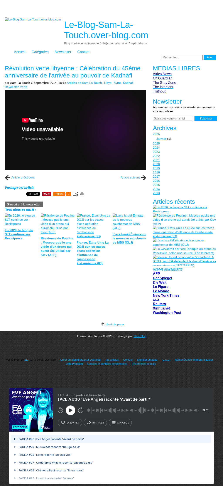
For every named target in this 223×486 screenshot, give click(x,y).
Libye (108, 82)
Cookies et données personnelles (107, 363)
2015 (156, 185)
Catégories (40, 52)
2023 (156, 151)
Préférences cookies (144, 363)
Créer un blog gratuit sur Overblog (80, 359)
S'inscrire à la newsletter (24, 204)
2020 (156, 164)
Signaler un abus (147, 359)
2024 (156, 147)
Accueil (19, 52)
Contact (83, 52)
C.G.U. (166, 359)
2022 (156, 156)
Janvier (161, 138)
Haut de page (114, 324)
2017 (156, 176)
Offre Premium (74, 363)
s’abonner (72, 422)
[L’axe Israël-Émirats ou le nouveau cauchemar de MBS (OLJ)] (184, 242)
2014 (156, 189)
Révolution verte (16, 87)
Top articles (112, 359)
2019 (156, 168)
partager (98, 422)
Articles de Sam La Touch (84, 82)
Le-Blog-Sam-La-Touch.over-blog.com (106, 30)
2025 (156, 143)
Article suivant (130, 177)
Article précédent (23, 177)
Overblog (140, 336)
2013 (156, 193)
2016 (156, 180)
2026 (156, 134)
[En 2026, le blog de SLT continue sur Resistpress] (184, 209)
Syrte (117, 82)
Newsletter (63, 52)
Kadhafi (128, 82)
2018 (156, 172)
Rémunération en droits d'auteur (194, 359)
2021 (156, 160)
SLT (26, 359)
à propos (123, 422)
